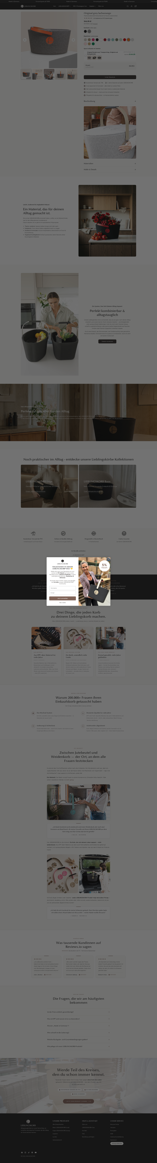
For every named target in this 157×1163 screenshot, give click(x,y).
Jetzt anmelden (62, 598)
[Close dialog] (108, 559)
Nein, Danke (62, 602)
